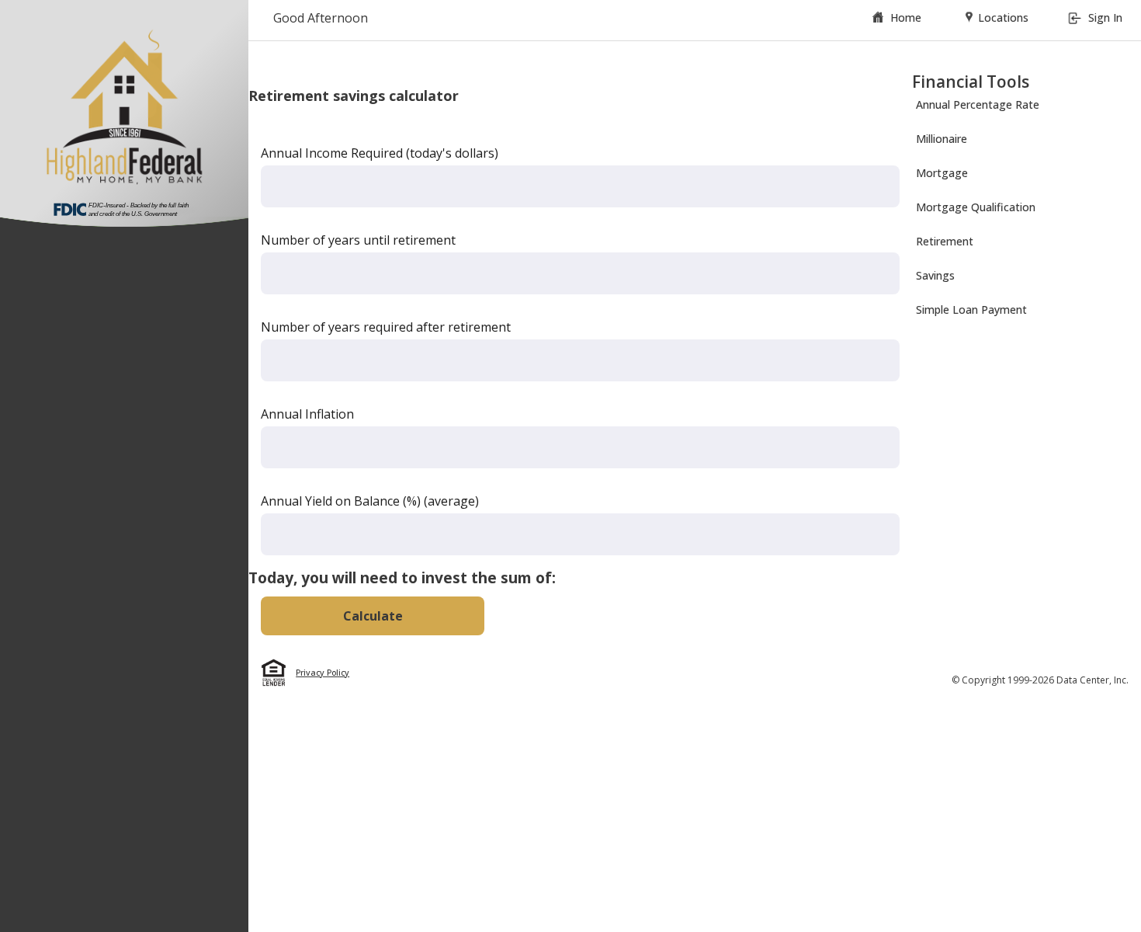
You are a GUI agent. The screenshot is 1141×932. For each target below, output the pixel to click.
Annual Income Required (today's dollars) (379, 153)
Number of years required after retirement (386, 327)
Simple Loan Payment (971, 309)
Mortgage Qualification (975, 207)
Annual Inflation (307, 414)
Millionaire (941, 138)
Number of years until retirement (358, 240)
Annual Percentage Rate (977, 104)
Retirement (944, 241)
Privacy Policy (322, 672)
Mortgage (942, 172)
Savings (935, 275)
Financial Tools (970, 81)
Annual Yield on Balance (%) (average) (370, 500)
